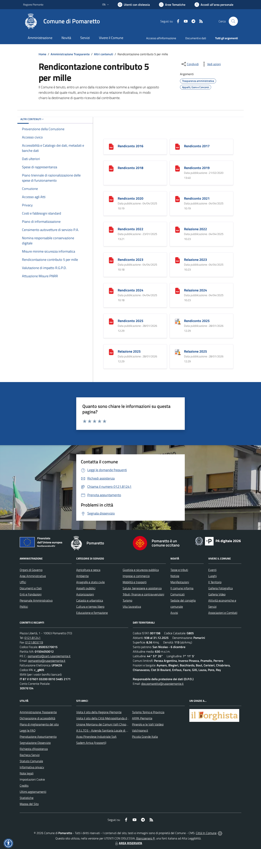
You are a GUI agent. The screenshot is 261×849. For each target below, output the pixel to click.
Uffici (23, 582)
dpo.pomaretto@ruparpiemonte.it (162, 683)
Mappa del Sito (29, 804)
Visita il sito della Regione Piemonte (99, 712)
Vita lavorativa (132, 606)
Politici (24, 606)
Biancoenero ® (145, 838)
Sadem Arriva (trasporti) (91, 742)
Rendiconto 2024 (130, 290)
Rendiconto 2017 (197, 146)
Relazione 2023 (195, 259)
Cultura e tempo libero (90, 606)
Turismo (127, 600)
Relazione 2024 (195, 290)
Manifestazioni (179, 582)
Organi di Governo (31, 570)
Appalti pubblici (85, 588)
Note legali (26, 773)
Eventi (212, 570)
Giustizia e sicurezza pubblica (141, 570)
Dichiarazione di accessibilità (37, 718)
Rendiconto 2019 (197, 167)
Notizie (174, 576)
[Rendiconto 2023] (111, 260)
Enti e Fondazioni (30, 594)
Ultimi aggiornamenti (33, 791)
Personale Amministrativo (36, 600)
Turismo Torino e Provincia (148, 712)
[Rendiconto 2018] (111, 168)
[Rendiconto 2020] (111, 198)
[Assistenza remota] (220, 833)
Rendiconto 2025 (130, 320)
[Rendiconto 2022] (111, 229)
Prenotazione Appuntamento (38, 736)
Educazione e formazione (92, 612)
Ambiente (82, 576)
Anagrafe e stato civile (90, 582)
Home (42, 54)
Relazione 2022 (195, 229)
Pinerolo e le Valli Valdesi (148, 724)
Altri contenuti (103, 54)
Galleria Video (216, 594)
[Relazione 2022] (177, 229)
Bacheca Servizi (30, 755)
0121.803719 (34, 642)
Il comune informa (181, 588)
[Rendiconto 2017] (177, 146)
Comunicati (177, 594)
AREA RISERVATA (130, 843)
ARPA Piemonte (142, 718)
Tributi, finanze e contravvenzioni (143, 594)
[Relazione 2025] (111, 351)
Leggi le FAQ (28, 730)
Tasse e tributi (179, 570)
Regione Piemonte (33, 4)
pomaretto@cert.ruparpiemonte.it (49, 656)
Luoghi (212, 576)
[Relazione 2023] (177, 260)
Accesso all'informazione (161, 38)
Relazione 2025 (129, 351)
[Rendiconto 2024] (111, 290)
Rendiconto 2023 (130, 259)
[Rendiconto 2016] (111, 146)
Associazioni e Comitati (222, 612)
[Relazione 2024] (177, 290)
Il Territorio (214, 582)
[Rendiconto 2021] (177, 198)
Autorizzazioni (85, 594)
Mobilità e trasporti (135, 582)
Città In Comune (206, 833)
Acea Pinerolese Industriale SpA (96, 736)
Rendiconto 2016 (130, 146)
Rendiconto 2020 (130, 198)
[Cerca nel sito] (233, 21)
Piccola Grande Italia (145, 736)
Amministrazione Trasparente (70, 54)
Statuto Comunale (31, 761)
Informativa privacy (32, 767)
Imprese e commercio (136, 576)
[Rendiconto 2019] (177, 168)
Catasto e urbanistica (89, 600)
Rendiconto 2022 (130, 229)
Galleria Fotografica (220, 588)
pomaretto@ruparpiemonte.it (46, 660)
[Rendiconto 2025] (111, 321)
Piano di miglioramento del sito (39, 724)
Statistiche (26, 797)
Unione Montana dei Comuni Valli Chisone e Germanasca (112, 724)
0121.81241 (32, 637)
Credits (24, 785)
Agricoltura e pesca (88, 570)
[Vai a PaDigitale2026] (218, 541)
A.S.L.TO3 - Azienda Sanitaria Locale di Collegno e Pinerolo (113, 730)
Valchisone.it (140, 730)
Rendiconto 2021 (197, 198)
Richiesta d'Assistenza (34, 749)
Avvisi (174, 612)
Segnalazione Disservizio (35, 742)
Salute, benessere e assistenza (142, 588)
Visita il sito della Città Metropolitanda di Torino (106, 718)
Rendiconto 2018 (130, 167)
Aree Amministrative (33, 576)
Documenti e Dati (31, 588)
